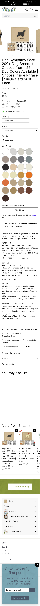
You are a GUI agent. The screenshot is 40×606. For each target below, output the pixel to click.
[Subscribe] (32, 590)
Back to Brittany (21, 487)
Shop (4, 550)
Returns (5, 358)
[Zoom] (32, 50)
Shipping (5, 205)
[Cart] (31, 9)
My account (6, 560)
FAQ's (4, 557)
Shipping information (11, 353)
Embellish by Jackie (10, 88)
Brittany (24, 426)
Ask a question (8, 364)
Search (4, 547)
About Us (5, 553)
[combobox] (20, 16)
